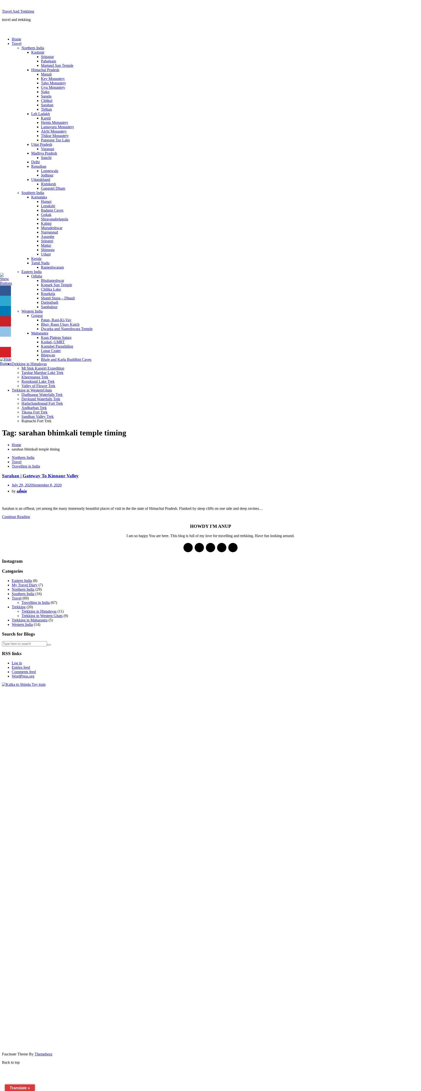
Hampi (46, 201)
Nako (45, 92)
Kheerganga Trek (34, 377)
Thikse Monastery (55, 136)
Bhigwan (48, 355)
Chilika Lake (51, 289)
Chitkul (46, 100)
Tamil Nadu (40, 263)
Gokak (46, 215)
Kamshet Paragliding (57, 346)
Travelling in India (26, 466)
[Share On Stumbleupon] (5, 342)
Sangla (46, 96)
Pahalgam (48, 61)
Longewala (49, 171)
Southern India (32, 193)
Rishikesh (48, 184)
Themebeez (43, 1054)
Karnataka (39, 197)
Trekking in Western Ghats (42, 616)
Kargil (46, 118)
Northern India (32, 48)
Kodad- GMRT (53, 342)
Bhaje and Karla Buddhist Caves (66, 359)
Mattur (46, 245)
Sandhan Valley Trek (37, 416)
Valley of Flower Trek (38, 386)
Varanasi (47, 149)
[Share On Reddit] (5, 331)
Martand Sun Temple (57, 65)
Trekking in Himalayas (29, 364)
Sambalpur (49, 307)
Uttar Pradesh (41, 144)
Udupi (46, 254)
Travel (16, 43)
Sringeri (47, 241)
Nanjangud (49, 232)
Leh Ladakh (40, 114)
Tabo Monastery (53, 83)
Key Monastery (53, 79)
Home (16, 39)
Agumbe (47, 237)
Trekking (19, 607)
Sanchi (46, 158)
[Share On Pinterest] (5, 321)
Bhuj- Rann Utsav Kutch (60, 324)
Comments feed (24, 672)
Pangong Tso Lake (55, 140)
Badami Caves (52, 210)
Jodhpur (47, 175)
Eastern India (31, 272)
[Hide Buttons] (6, 364)
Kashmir (37, 52)
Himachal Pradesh (45, 70)
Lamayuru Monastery (57, 127)
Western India (32, 311)
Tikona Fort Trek (34, 412)
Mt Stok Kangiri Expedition (42, 368)
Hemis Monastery (54, 122)
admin (22, 490)
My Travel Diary (25, 585)
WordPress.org (23, 676)
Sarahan (47, 105)
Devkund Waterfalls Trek (40, 399)
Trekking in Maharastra (30, 620)
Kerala (36, 258)
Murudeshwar (51, 228)
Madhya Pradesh (44, 153)
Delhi (35, 162)
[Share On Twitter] (5, 301)
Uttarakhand (40, 179)
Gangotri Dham (53, 188)
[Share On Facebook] (5, 290)
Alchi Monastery (54, 131)
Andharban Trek (34, 408)
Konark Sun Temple (56, 285)
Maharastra (39, 333)
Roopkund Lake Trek (38, 381)
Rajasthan (38, 166)
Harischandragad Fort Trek (42, 403)
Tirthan (46, 109)
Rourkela (48, 294)
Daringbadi (49, 302)
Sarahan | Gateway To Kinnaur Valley (40, 475)
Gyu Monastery (53, 87)
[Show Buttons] (6, 283)
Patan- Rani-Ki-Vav (56, 320)
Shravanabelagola (54, 219)
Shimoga (48, 250)
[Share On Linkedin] (5, 311)
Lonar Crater (51, 351)
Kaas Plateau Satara (56, 337)
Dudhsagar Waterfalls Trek (42, 395)
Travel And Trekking (18, 11)
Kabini (46, 223)
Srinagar (47, 57)
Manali (46, 74)
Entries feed (21, 667)
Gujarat (37, 316)
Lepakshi (48, 206)
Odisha (36, 276)
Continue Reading (16, 517)
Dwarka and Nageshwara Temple (67, 329)
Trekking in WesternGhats (32, 390)
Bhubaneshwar (52, 280)
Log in (17, 663)
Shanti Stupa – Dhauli (58, 298)
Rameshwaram (52, 267)
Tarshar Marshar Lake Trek (42, 373)
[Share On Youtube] (5, 352)
